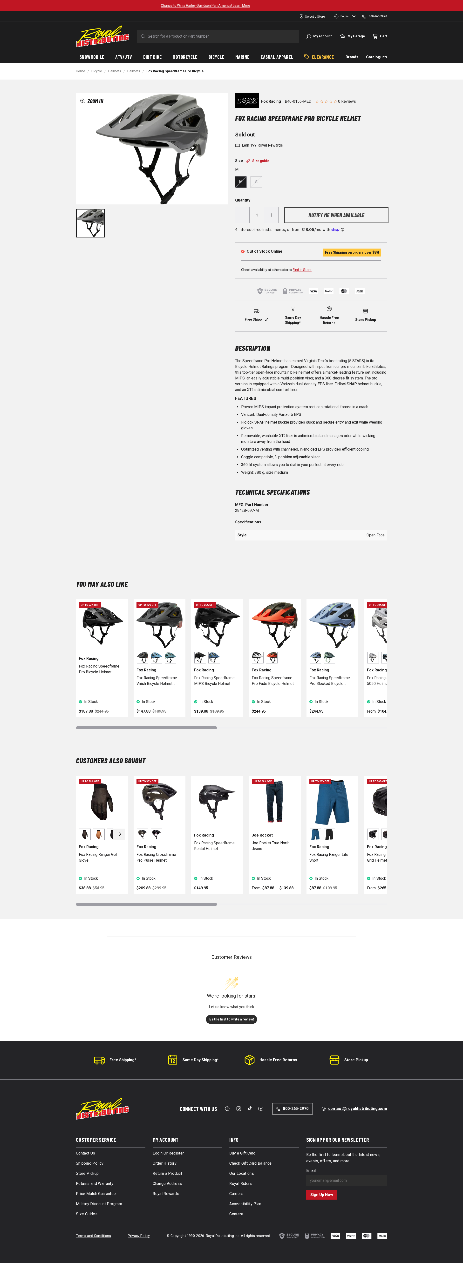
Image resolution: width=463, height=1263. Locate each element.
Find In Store (302, 270)
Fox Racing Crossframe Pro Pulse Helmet (156, 857)
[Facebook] (227, 1109)
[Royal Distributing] (102, 36)
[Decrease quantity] (242, 215)
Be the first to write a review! (231, 1019)
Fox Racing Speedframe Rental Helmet (214, 846)
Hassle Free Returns (278, 1060)
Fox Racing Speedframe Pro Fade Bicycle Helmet (273, 680)
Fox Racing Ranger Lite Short (328, 857)
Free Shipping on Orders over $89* (231, 5)
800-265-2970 (295, 1108)
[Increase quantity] (271, 215)
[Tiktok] (249, 1108)
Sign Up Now (321, 1194)
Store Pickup (356, 1060)
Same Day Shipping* (201, 1060)
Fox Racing (271, 101)
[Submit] (142, 36)
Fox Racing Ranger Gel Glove (98, 857)
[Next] (119, 834)
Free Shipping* (122, 1060)
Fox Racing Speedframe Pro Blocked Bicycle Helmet (329, 681)
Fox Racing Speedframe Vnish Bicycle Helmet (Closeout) (156, 681)
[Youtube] (261, 1109)
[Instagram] (239, 1109)
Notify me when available (336, 215)
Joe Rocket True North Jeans (270, 846)
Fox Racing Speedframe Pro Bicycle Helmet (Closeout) (99, 669)
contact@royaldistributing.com (357, 1108)
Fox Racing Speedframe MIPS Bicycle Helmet (214, 680)
